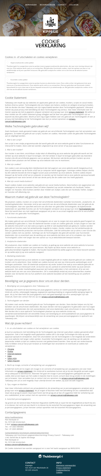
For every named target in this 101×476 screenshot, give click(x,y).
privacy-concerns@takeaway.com (55, 297)
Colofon (59, 472)
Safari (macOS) (14, 361)
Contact (62, 4)
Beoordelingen (47, 4)
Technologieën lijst (86, 209)
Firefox (10, 351)
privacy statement (76, 112)
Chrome (11, 349)
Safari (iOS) (12, 358)
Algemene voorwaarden (66, 465)
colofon (73, 4)
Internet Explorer (15, 354)
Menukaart (31, 4)
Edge (10, 356)
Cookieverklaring (63, 470)
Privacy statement (63, 468)
